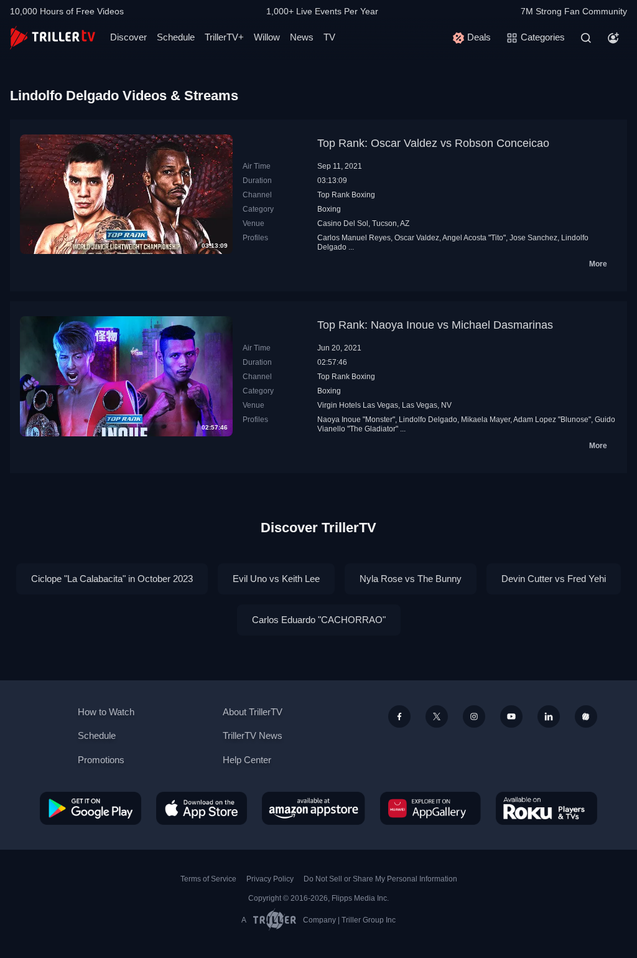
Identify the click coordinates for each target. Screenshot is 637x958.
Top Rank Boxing (346, 194)
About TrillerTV (252, 712)
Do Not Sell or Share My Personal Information (380, 879)
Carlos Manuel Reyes (354, 237)
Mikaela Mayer (485, 419)
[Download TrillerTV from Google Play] (90, 808)
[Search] (586, 38)
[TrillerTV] (52, 37)
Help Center (247, 759)
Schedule (176, 37)
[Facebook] (399, 716)
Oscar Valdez (416, 237)
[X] (436, 716)
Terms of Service (208, 879)
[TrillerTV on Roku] (546, 808)
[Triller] (586, 716)
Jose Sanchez (533, 237)
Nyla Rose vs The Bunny (411, 578)
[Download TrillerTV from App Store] (201, 808)
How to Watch (106, 712)
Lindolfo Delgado (428, 419)
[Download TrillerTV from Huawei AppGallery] (430, 808)
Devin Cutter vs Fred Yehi (553, 578)
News (302, 37)
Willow (267, 37)
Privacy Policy (270, 879)
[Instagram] (474, 716)
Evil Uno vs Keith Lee (276, 578)
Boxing (329, 209)
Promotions (101, 759)
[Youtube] (511, 716)
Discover (128, 37)
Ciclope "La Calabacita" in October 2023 (112, 578)
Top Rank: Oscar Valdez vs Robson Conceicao (433, 143)
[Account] (613, 38)
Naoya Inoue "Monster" (356, 419)
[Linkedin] (548, 716)
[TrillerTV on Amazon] (313, 808)
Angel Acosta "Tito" (474, 237)
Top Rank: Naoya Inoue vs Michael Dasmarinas (435, 325)
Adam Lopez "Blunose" (552, 419)
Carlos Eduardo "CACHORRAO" (319, 619)
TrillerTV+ (224, 37)
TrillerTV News (252, 735)
